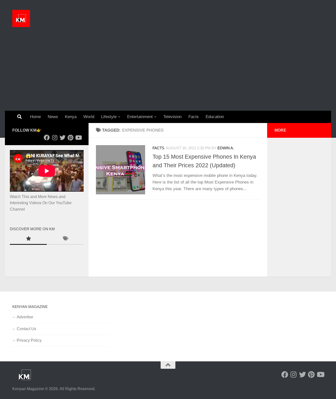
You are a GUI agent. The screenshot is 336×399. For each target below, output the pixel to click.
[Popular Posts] (28, 239)
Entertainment (140, 116)
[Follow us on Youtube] (78, 137)
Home (35, 116)
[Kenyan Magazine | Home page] (21, 18)
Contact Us (26, 329)
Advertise (25, 317)
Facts (193, 116)
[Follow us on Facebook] (47, 137)
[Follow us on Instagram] (55, 137)
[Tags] (65, 239)
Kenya (70, 116)
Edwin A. (225, 148)
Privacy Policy (29, 340)
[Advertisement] (168, 73)
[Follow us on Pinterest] (70, 137)
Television (172, 116)
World (88, 116)
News (53, 116)
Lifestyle (109, 116)
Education (215, 116)
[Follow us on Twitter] (62, 137)
